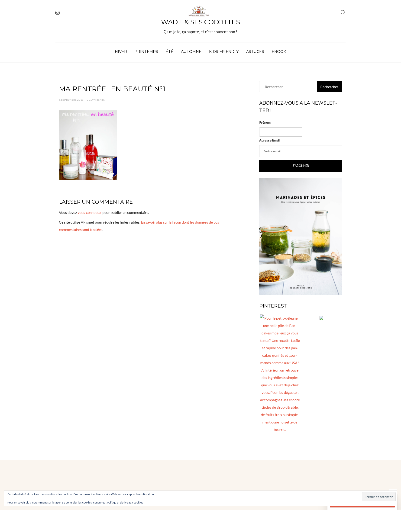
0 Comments (96, 99)
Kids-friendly (224, 51)
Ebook (279, 51)
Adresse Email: (270, 140)
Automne (191, 51)
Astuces (255, 51)
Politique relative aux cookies (125, 502)
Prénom (265, 122)
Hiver (121, 51)
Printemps (146, 51)
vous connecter (90, 212)
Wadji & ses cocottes (200, 22)
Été (169, 51)
